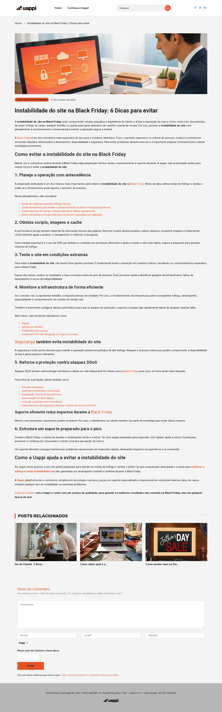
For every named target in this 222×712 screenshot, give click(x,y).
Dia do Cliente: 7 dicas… (29, 564)
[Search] (168, 8)
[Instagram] (195, 8)
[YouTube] (200, 8)
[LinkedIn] (204, 8)
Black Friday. (137, 183)
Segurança (25, 341)
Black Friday (24, 137)
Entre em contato (25, 492)
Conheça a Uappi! (78, 8)
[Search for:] (144, 8)
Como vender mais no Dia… (162, 564)
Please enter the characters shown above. (38, 650)
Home (58, 8)
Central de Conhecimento (32, 99)
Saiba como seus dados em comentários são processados (89, 675)
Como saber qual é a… (93, 564)
